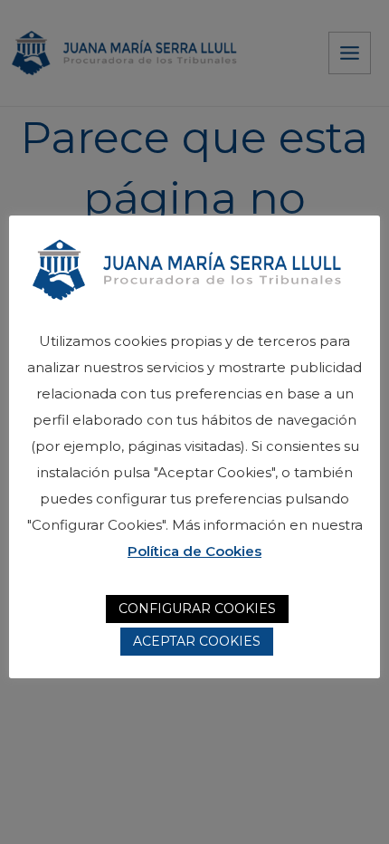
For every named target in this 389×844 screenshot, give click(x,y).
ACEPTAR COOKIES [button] (197, 641)
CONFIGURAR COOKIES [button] (197, 608)
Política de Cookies (194, 551)
